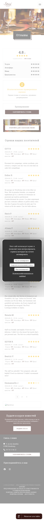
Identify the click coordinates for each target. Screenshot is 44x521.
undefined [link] (22, 276)
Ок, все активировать (22, 261)
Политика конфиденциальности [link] (23, 273)
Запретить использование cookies (22, 265)
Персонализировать (22, 269)
